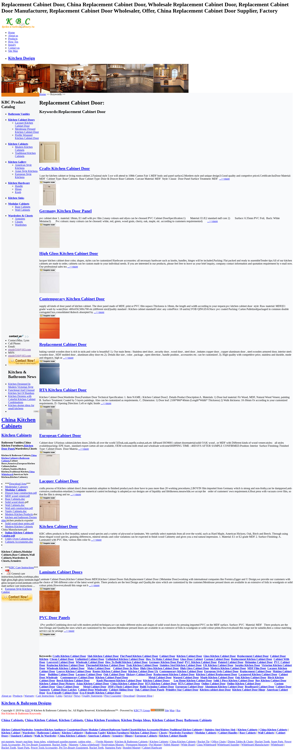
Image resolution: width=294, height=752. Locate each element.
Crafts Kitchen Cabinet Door (64, 168)
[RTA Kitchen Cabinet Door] (49, 383)
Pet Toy (26, 744)
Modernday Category (16, 486)
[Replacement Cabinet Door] (49, 337)
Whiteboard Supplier (228, 744)
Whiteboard (277, 744)
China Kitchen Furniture (102, 720)
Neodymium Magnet (112, 744)
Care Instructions (45, 695)
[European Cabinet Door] (49, 429)
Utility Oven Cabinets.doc (19, 538)
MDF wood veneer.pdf (17, 495)
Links (59, 695)
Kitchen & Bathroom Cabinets (131, 741)
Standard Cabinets (21, 735)
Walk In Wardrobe (45, 735)
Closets (19, 221)
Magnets (73, 744)
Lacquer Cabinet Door (59, 481)
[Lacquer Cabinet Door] (49, 474)
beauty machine (24, 741)
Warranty (29, 695)
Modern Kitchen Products (19, 514)
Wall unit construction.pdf (19, 508)
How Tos (13, 41)
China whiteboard (89, 744)
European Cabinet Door (60, 435)
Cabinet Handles (228, 732)
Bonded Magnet (131, 747)
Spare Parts (277, 741)
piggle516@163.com (19, 349)
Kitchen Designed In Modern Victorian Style (20, 385)
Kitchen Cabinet (10, 732)
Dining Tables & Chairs (240, 741)
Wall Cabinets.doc (15, 505)
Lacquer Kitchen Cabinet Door (24, 124)
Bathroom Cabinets (198, 720)
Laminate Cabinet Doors (60, 572)
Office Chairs (218, 741)
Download (129, 695)
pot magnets (7, 741)
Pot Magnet (155, 744)
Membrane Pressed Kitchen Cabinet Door (27, 130)
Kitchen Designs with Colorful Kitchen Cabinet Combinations (21, 399)
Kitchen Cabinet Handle (173, 735)
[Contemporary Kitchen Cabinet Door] (49, 292)
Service (68, 695)
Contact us (14, 47)
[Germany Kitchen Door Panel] (49, 204)
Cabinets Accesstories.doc (19, 541)
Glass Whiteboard (206, 744)
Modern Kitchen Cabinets (24, 148)
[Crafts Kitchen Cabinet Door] (49, 161)
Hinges (129, 735)
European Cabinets (146, 735)
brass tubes (40, 741)
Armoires (20, 218)
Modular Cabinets (205, 732)
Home (11, 32)
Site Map (13, 50)
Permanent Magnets (136, 744)
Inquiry (12, 44)
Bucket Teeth (59, 744)
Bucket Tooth (262, 741)
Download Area (17, 483)
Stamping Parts (113, 747)
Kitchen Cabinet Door (58, 526)
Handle (19, 186)
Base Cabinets (22, 206)
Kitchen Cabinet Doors (143, 732)
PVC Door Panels (54, 617)
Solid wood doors (14, 502)
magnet (73, 741)
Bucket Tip (203, 741)
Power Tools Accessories (44, 747)
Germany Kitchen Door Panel (65, 211)
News (77, 695)
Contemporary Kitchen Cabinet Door (72, 299)
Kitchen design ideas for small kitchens (21, 407)
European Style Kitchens (23, 176)
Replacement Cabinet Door (63, 344)
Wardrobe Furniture (181, 732)
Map (172, 710)
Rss (178, 710)
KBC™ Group (142, 710)
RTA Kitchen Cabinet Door (63, 390)
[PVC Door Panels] (49, 611)
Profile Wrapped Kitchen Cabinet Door (27, 137)
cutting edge (84, 741)
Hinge (18, 189)
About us (13, 35)
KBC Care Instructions (21, 567)
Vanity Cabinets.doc (16, 511)
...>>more (224, 178)
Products (13, 38)
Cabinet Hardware (152, 747)
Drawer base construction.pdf (21, 492)
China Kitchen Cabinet (41, 720)
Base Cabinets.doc (15, 499)
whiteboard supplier (57, 741)
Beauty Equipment (41, 744)
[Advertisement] (15, 280)
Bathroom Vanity (95, 732)
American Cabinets (99, 735)
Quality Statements (92, 695)
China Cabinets (12, 720)
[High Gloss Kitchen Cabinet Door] (49, 246)
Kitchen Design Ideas (135, 720)
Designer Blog (144, 695)
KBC (28, 710)
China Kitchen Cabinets (18, 423)
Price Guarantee (112, 695)
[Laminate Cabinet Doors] (49, 565)
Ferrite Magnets (104, 741)
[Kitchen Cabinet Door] (49, 520)
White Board (188, 744)
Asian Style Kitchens (26, 171)
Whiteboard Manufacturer (255, 744)
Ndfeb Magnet (171, 744)
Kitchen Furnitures (118, 732)
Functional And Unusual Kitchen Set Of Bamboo (21, 392)
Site (167, 710)
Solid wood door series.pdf (19, 523)
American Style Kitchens (23, 166)
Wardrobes (21, 224)
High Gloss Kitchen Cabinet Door (68, 253)
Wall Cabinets (22, 209)
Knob (18, 192)
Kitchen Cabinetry (72, 732)
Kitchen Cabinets (16, 435)
